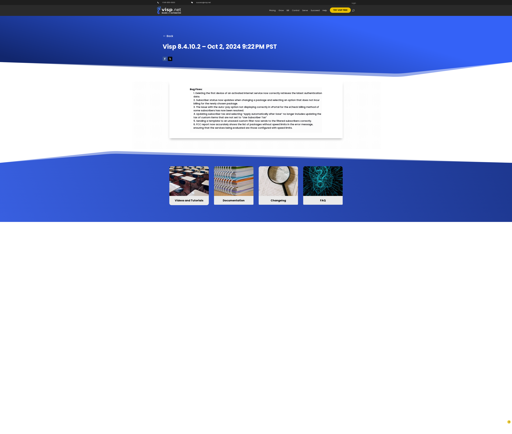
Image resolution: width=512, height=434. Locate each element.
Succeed (315, 10)
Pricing (272, 10)
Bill (288, 10)
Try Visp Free (340, 10)
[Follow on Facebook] (165, 59)
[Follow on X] (170, 59)
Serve (305, 10)
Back (170, 36)
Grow (281, 10)
